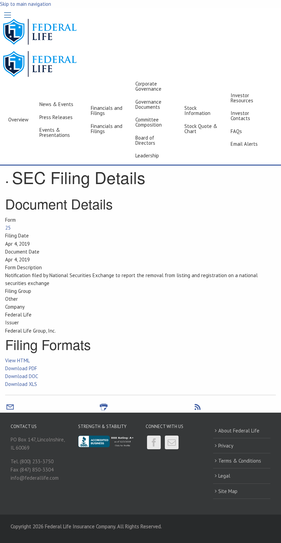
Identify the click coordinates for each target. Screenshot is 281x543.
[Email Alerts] (10, 408)
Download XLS (21, 384)
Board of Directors (145, 140)
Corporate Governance (148, 86)
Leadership (147, 155)
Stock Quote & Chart (200, 128)
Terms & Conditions (239, 460)
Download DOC (21, 376)
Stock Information (197, 110)
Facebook (154, 442)
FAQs (236, 131)
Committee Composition (148, 122)
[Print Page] (104, 408)
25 (8, 227)
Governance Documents (148, 104)
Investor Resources (242, 98)
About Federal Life (238, 430)
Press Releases (56, 117)
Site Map (227, 491)
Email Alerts (244, 144)
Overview (18, 119)
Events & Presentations (54, 132)
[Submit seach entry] (273, 120)
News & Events (56, 104)
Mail (172, 442)
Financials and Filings (106, 110)
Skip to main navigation (25, 4)
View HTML (17, 360)
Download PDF (21, 368)
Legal (224, 476)
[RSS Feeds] (198, 408)
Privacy (225, 445)
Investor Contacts (240, 115)
